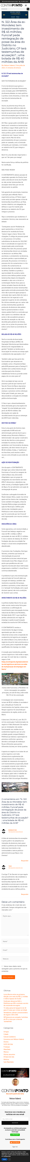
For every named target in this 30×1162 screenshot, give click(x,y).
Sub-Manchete (9, 1062)
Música (6, 1052)
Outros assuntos (9, 1054)
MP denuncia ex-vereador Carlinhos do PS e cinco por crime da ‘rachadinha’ (16, 1019)
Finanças (7, 1047)
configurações (7, 1156)
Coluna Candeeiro (10, 1037)
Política (6, 1059)
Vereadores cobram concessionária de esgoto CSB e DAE (16, 1013)
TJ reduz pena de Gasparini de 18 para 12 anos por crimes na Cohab (15, 1009)
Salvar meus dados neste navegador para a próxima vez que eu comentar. (14, 968)
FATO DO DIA (8, 1044)
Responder (24, 861)
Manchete (7, 1049)
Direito (6, 1042)
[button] (26, 5)
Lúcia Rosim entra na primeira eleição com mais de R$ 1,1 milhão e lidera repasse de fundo (16, 996)
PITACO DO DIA (9, 1057)
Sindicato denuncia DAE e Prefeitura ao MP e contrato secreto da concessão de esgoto (16, 1003)
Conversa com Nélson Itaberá (14, 1039)
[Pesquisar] (28, 9)
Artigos (6, 1032)
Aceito (4, 1159)
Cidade (6, 1034)
